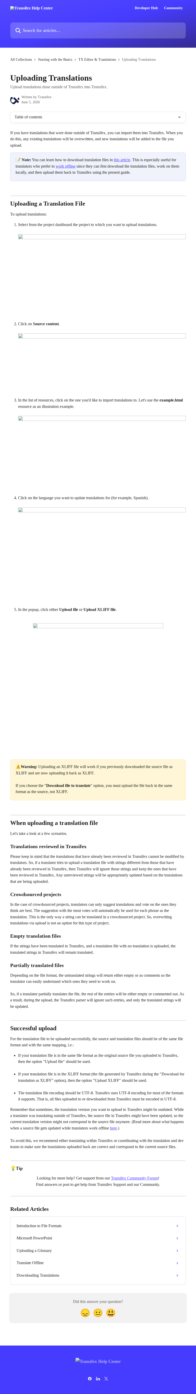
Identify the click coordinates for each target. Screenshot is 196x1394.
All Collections (21, 59)
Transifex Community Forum (134, 1178)
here (113, 1128)
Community (173, 8)
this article (122, 160)
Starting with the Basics (55, 59)
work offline (66, 166)
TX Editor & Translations (97, 59)
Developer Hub (146, 8)
